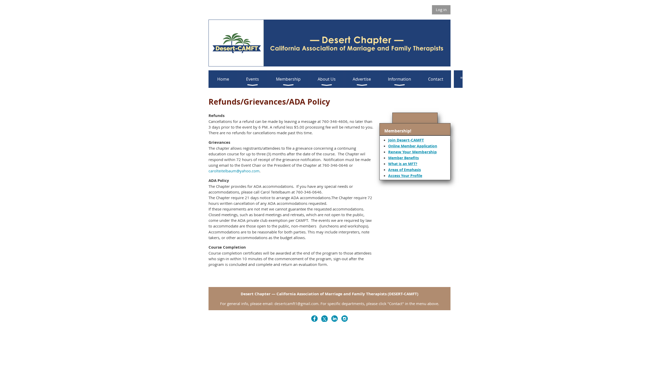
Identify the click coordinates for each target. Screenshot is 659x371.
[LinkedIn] (334, 318)
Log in (441, 9)
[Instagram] (344, 318)
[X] (324, 318)
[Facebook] (314, 318)
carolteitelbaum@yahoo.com (234, 170)
